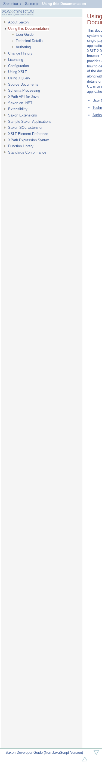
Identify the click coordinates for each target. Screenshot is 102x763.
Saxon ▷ (32, 4)
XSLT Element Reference (28, 134)
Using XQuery (19, 78)
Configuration (18, 66)
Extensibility (17, 109)
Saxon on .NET (20, 103)
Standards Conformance (27, 152)
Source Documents (23, 84)
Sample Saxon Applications (29, 121)
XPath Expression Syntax (28, 140)
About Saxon (18, 22)
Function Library (20, 146)
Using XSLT (17, 72)
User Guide (24, 34)
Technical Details (29, 41)
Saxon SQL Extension (25, 127)
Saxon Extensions (22, 115)
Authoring (23, 47)
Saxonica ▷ (12, 4)
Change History (20, 53)
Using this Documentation (64, 4)
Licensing (15, 60)
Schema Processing (24, 90)
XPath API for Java (23, 97)
